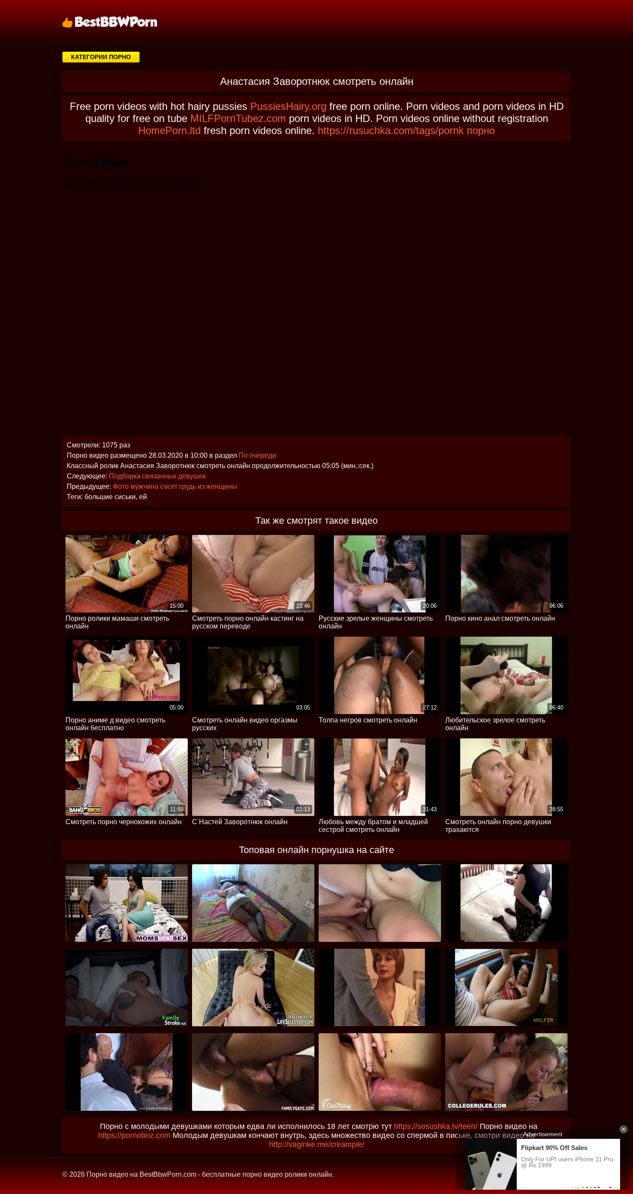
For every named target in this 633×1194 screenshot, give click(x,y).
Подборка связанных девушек (157, 476)
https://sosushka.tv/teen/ (436, 1126)
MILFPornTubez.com (238, 118)
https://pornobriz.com (134, 1135)
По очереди (257, 455)
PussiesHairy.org (288, 106)
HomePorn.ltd (169, 130)
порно (481, 130)
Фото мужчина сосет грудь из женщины (175, 486)
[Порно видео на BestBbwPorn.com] (120, 21)
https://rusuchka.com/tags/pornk (391, 130)
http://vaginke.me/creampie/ (316, 1144)
